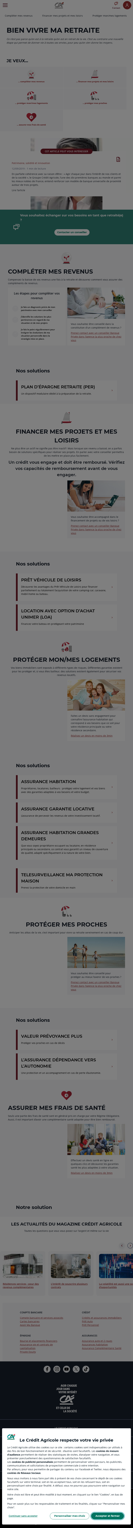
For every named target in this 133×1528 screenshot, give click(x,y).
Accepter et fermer (107, 1515)
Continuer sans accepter (23, 1515)
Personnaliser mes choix (69, 1515)
